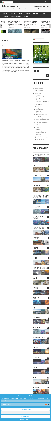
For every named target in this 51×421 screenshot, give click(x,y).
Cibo (37, 108)
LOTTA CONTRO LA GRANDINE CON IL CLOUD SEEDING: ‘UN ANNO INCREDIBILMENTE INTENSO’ (42, 23)
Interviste (37, 93)
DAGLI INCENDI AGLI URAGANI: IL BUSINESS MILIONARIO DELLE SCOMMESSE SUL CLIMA (25, 23)
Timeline (37, 95)
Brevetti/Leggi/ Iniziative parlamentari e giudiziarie (41, 196)
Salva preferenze (25, 416)
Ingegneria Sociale (39, 88)
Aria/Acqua (38, 109)
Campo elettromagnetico (40, 137)
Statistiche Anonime (25, 409)
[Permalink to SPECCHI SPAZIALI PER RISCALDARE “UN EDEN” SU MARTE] (47, 361)
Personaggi (38, 104)
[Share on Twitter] (25, 46)
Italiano (6, 2)
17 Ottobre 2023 (7, 46)
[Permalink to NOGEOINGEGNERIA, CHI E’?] (37, 242)
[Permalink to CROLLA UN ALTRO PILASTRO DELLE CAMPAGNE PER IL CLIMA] (47, 311)
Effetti (36, 129)
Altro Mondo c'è (38, 139)
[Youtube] (45, 1)
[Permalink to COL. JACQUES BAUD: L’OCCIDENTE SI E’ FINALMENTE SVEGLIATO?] (43, 242)
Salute (37, 134)
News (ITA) (37, 90)
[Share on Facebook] (23, 46)
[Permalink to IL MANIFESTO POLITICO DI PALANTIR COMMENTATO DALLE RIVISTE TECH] (47, 341)
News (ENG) (37, 91)
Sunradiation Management (41, 122)
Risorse (37, 111)
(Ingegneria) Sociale (40, 114)
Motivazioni (37, 106)
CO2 (37, 124)
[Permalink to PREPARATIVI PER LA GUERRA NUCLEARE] (37, 351)
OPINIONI (37, 87)
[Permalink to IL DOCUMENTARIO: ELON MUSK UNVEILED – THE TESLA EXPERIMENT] (47, 391)
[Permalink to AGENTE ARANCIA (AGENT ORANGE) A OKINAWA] (37, 282)
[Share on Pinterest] (28, 46)
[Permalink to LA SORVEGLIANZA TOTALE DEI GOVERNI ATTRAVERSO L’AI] (43, 341)
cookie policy (28, 419)
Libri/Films (37, 136)
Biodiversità (38, 131)
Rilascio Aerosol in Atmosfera (42, 119)
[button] (49, 395)
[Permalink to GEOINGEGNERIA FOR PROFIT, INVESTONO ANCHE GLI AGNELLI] (47, 302)
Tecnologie (37, 116)
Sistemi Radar (39, 118)
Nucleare (38, 125)
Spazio (37, 127)
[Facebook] (43, 1)
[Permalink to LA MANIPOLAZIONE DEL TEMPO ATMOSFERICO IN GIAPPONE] (43, 159)
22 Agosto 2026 (5, 27)
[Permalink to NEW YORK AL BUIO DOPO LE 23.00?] (43, 302)
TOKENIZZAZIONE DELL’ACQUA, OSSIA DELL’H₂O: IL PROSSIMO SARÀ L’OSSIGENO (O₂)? (9, 23)
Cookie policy (22, 419)
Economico (38, 112)
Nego (25, 412)
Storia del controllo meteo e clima (39, 155)
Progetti (38, 102)
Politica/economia (40, 132)
